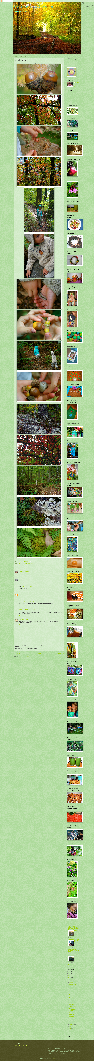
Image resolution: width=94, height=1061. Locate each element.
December (71, 978)
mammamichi (22, 571)
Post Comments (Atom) (24, 656)
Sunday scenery (72, 1020)
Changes (70, 923)
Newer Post (17, 653)
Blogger (53, 1058)
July (70, 1028)
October (71, 982)
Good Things (71, 955)
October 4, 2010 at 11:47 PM (33, 594)
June (70, 1030)
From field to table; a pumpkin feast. (73, 998)
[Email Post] (31, 561)
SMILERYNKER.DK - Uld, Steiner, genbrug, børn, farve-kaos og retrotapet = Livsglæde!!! (73, 928)
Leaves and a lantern (73, 1006)
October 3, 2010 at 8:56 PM (26, 578)
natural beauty (21, 563)
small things (71, 921)
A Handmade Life (72, 949)
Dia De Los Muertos (73, 988)
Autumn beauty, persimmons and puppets (73, 1009)
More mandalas (72, 1014)
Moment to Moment (35, 7)
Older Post (61, 653)
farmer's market (75, 957)
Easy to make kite (72, 1002)
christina (77, 82)
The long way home (73, 984)
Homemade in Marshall (73, 964)
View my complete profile (75, 85)
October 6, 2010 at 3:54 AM (29, 601)
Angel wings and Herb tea (73, 939)
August (71, 1026)
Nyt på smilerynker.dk (76, 932)
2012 (69, 973)
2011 (69, 975)
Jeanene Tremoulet (23, 594)
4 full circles (71, 1012)
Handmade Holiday (73, 989)
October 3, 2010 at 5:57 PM (30, 571)
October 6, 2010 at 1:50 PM (32, 609)
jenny (20, 578)
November (71, 980)
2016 (69, 971)
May (70, 1032)
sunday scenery (31, 563)
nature (26, 563)
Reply (20, 574)
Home (39, 653)
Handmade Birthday (73, 1018)
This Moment (71, 986)
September (71, 1024)
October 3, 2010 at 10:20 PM (26, 586)
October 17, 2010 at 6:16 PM (25, 619)
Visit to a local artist (73, 1000)
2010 (69, 977)
